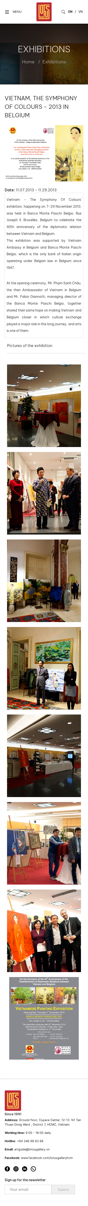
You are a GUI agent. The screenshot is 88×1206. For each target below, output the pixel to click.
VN (80, 11)
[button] (13, 11)
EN (70, 11)
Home (28, 62)
